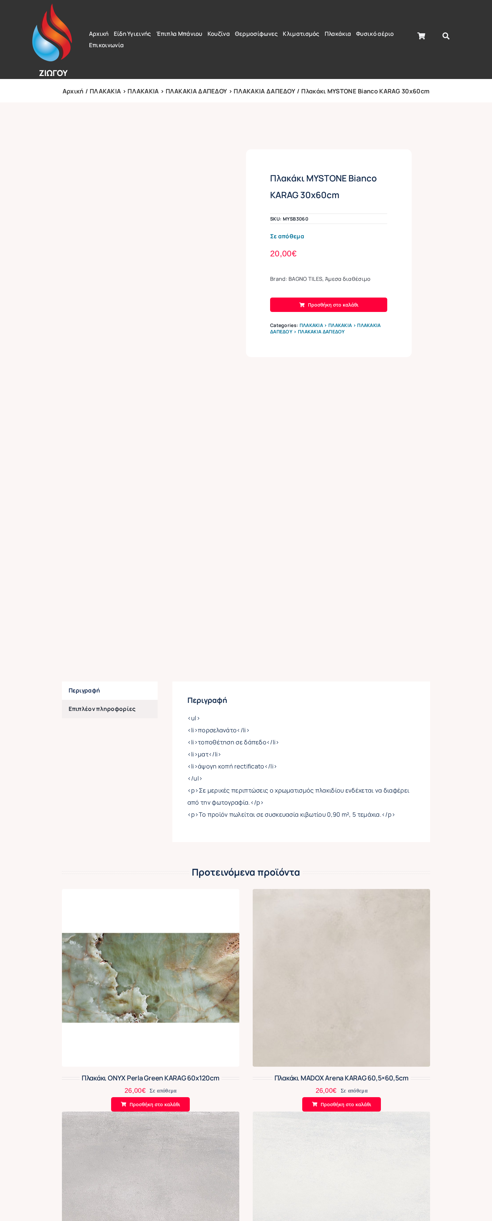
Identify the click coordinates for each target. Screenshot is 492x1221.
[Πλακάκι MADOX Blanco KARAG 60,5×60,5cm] (341, 1117)
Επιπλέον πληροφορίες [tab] (102, 709)
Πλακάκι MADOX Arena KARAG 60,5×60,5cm (341, 1077)
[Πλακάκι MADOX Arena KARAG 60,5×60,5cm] (341, 894)
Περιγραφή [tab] (84, 690)
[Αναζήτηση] (445, 36)
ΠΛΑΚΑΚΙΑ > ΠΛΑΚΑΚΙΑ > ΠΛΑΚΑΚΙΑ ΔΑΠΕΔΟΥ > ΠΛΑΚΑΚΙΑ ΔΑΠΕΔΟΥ (325, 328)
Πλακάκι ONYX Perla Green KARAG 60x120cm (151, 1077)
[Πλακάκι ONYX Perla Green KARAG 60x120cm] (150, 894)
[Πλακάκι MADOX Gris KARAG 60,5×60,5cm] (150, 1117)
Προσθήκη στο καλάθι (333, 305)
